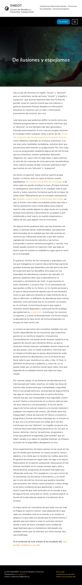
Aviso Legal (60, 572)
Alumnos (63, 22)
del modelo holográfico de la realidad (44, 181)
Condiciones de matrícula (65, 574)
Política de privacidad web (65, 577)
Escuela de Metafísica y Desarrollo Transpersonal (22, 10)
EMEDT (16, 5)
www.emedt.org (20, 574)
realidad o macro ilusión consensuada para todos (39, 199)
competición (36, 312)
